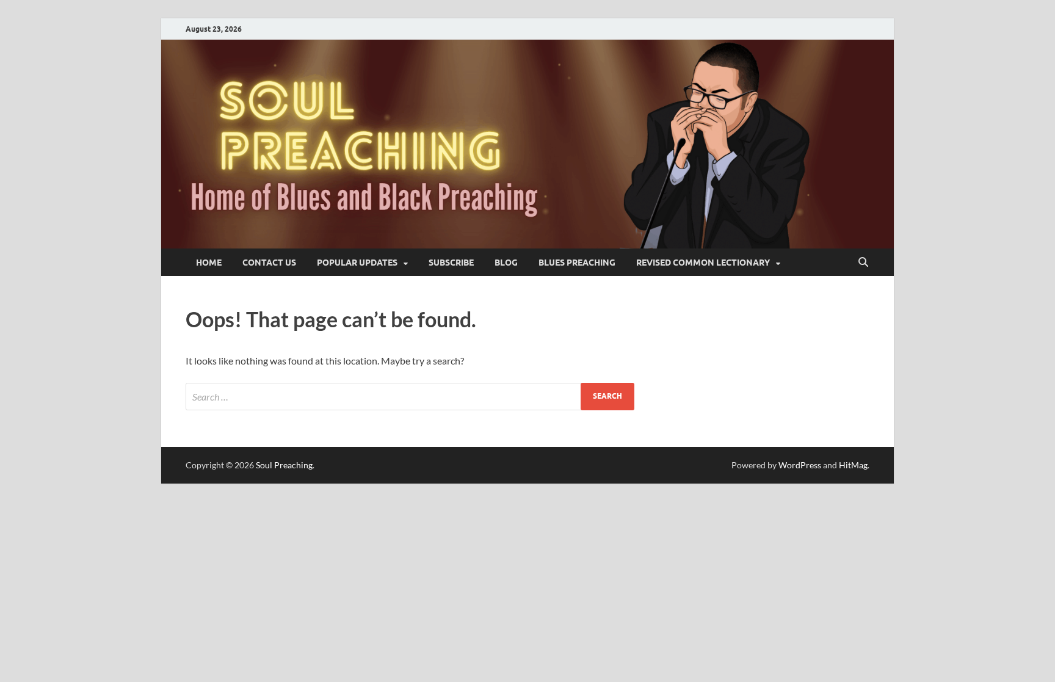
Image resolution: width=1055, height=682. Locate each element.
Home (209, 262)
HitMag (853, 465)
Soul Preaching (284, 465)
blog (506, 262)
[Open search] (863, 262)
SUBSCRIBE (451, 262)
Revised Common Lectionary (703, 262)
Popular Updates (357, 262)
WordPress (799, 465)
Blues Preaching (576, 262)
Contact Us (269, 262)
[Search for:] (410, 396)
